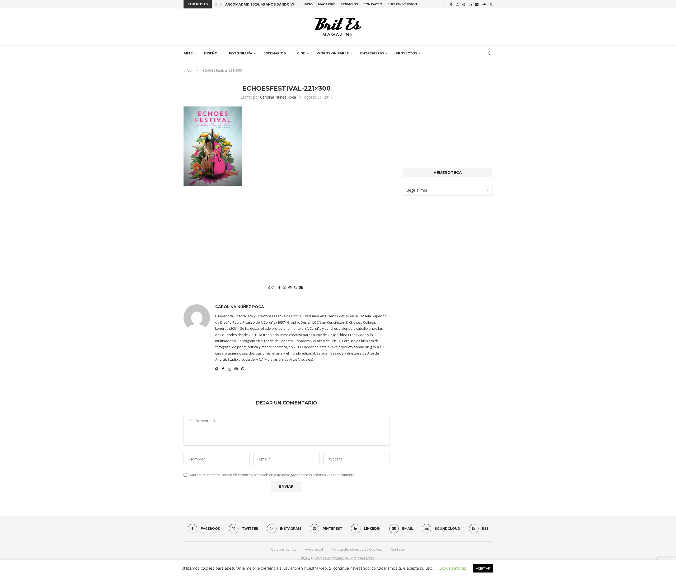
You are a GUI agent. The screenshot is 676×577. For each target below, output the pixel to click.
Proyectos (406, 53)
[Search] (489, 53)
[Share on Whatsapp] (295, 287)
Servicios (349, 4)
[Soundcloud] (484, 4)
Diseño (211, 53)
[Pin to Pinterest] (290, 287)
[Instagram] (457, 4)
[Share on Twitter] (284, 287)
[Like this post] (273, 287)
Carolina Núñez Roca (278, 97)
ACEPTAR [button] (483, 568)
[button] (216, 4)
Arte (188, 53)
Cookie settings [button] (452, 568)
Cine (301, 53)
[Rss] (491, 4)
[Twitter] (451, 4)
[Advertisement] (286, 236)
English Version (402, 4)
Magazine (326, 4)
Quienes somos (283, 549)
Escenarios (275, 53)
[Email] (476, 4)
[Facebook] (445, 4)
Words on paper (333, 53)
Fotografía (240, 53)
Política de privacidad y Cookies (357, 549)
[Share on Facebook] (279, 287)
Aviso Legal (314, 549)
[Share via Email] (301, 287)
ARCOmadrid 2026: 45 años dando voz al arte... (270, 4)
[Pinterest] (463, 4)
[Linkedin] (470, 4)
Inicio (307, 4)
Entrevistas (372, 53)
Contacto (372, 4)
